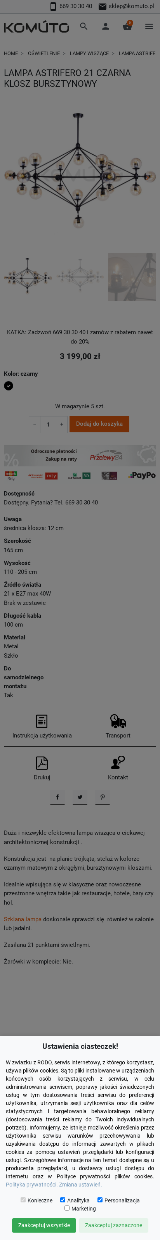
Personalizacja (122, 1200)
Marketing (83, 1208)
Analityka (78, 1200)
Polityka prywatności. (32, 1184)
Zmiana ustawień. (80, 1184)
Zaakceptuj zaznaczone (113, 1225)
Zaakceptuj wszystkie (44, 1225)
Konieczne (40, 1200)
